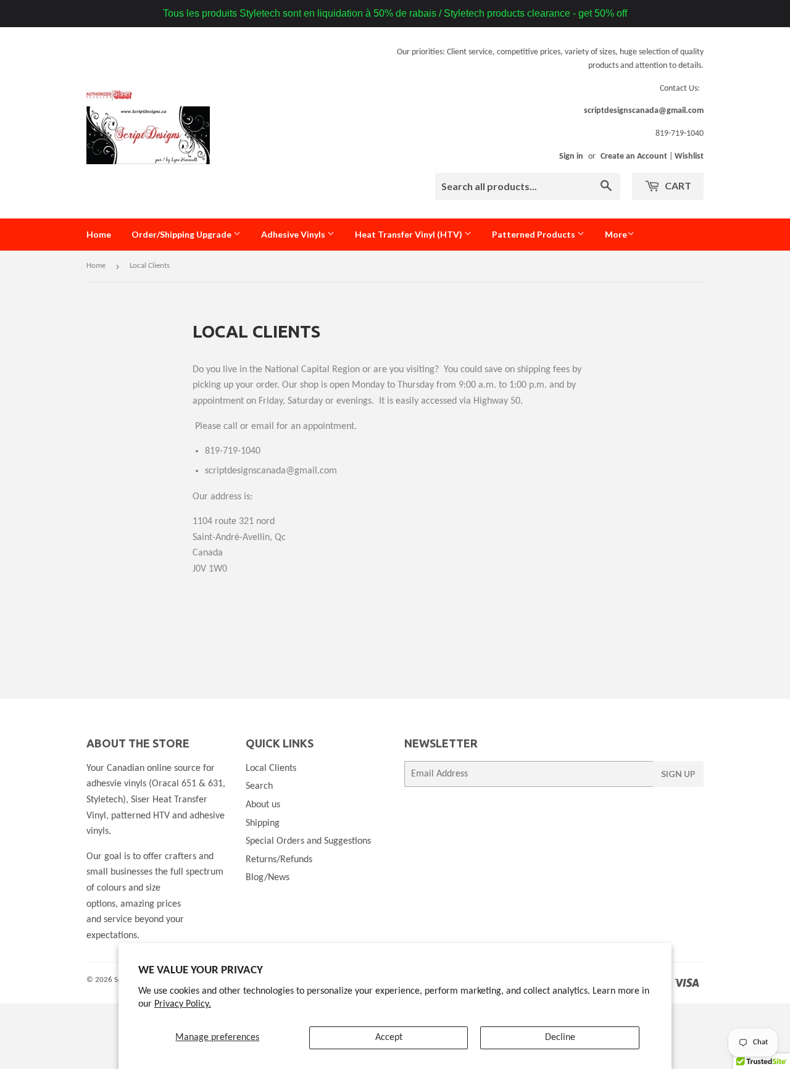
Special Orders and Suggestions (308, 841)
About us (263, 805)
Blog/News (267, 878)
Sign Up (678, 773)
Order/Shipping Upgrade (182, 234)
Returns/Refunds (279, 860)
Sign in (571, 156)
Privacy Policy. (182, 1004)
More (616, 234)
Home (98, 234)
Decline (560, 1037)
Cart (677, 185)
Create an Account (634, 156)
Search (259, 786)
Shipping (263, 823)
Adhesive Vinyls (294, 234)
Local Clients (271, 768)
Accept (388, 1037)
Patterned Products (534, 234)
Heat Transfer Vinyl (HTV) (409, 234)
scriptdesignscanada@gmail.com (644, 111)
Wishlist (689, 156)
